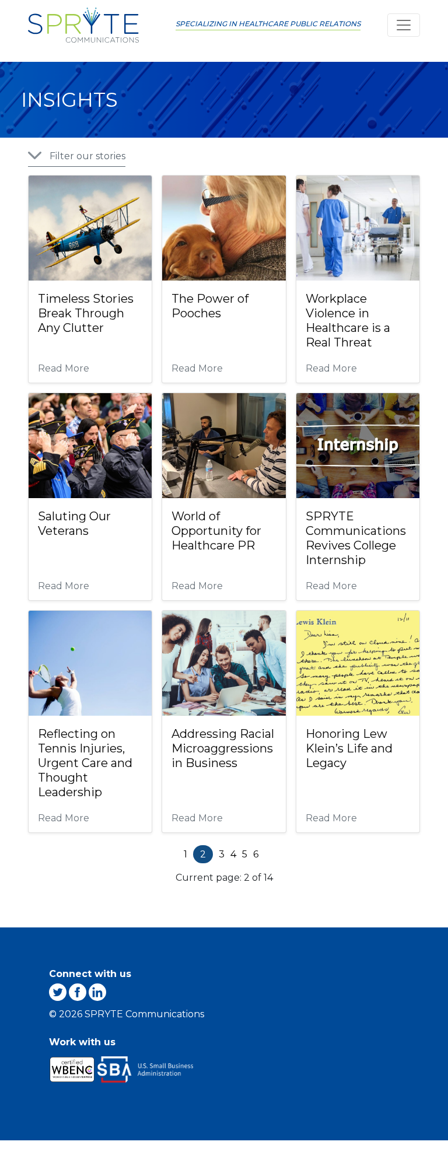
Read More (63, 368)
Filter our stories (87, 156)
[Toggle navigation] (403, 25)
